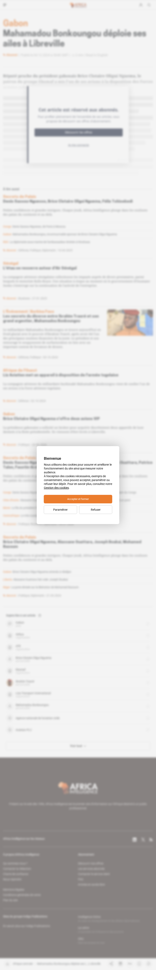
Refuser (96, 509)
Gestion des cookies (56, 487)
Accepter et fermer (78, 499)
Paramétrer (60, 509)
